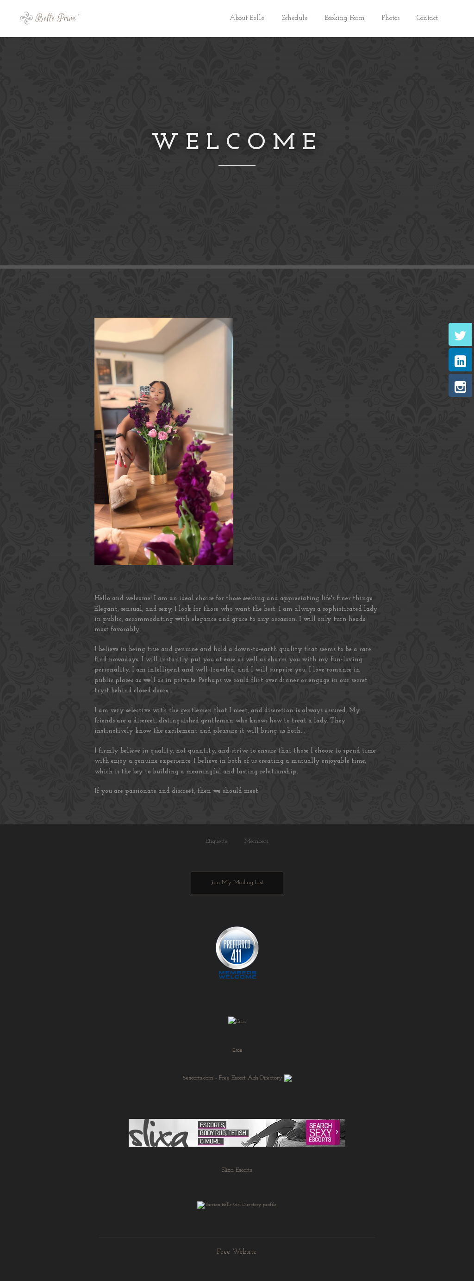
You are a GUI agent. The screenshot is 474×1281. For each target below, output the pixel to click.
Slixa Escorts (237, 1170)
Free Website (236, 1252)
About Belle (247, 18)
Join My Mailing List (237, 882)
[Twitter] (460, 334)
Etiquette (217, 841)
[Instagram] (460, 385)
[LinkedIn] (460, 359)
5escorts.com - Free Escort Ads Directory (232, 1077)
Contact (427, 18)
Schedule (294, 18)
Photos (390, 18)
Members (256, 841)
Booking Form (345, 18)
